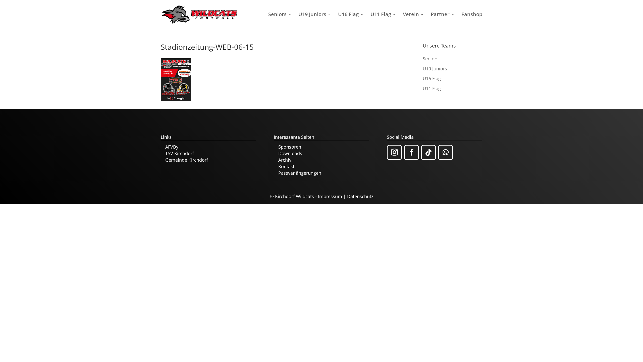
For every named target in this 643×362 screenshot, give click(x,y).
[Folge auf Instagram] (394, 152)
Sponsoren (289, 147)
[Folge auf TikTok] (428, 152)
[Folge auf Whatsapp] (445, 152)
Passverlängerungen (299, 173)
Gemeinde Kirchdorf (186, 160)
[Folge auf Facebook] (411, 152)
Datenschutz (360, 196)
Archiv (284, 160)
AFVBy (171, 147)
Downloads (290, 153)
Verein (411, 15)
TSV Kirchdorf (179, 153)
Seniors (277, 15)
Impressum (330, 196)
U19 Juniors (312, 15)
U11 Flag (380, 15)
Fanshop (471, 15)
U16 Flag (348, 15)
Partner (440, 15)
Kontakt (286, 166)
